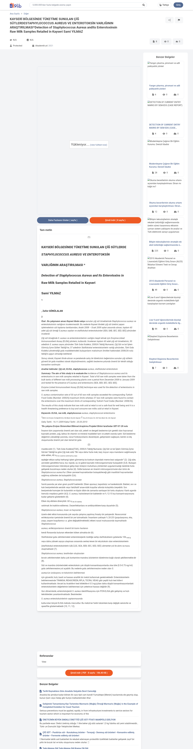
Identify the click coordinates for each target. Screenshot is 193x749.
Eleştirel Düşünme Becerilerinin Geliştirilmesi (164, 360)
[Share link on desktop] (169, 20)
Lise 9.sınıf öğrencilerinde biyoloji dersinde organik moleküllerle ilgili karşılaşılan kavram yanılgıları (165, 322)
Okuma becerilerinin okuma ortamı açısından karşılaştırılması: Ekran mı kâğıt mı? (165, 205)
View (44, 662)
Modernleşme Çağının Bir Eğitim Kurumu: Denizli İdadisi (164, 165)
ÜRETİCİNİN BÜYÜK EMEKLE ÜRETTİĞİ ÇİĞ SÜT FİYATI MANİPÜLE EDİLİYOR (79, 719)
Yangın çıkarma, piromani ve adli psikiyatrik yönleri (164, 87)
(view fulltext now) (98, 145)
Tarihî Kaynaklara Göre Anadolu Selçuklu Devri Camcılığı (69, 691)
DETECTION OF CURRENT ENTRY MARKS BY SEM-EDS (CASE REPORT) (164, 126)
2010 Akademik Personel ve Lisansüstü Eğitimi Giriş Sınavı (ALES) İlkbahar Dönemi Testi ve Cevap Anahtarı (164, 283)
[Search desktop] (143, 5)
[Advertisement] (20, 92)
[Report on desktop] (179, 20)
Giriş (178, 5)
